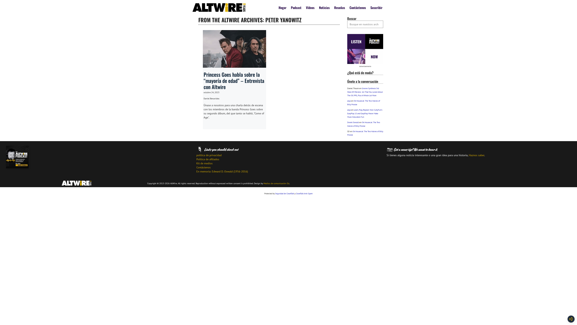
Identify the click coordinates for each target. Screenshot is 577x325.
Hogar (282, 7)
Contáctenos (358, 7)
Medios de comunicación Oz (276, 183)
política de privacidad (209, 155)
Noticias (324, 7)
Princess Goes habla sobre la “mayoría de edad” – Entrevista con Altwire (234, 81)
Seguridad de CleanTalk (284, 193)
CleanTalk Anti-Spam (304, 193)
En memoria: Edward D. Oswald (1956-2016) (222, 171)
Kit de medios (204, 163)
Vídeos (310, 7)
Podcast (296, 7)
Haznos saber (476, 155)
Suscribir (376, 7)
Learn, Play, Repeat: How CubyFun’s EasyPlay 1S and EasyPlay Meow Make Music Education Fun (364, 113)
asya (349, 101)
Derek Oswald (353, 122)
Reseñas (339, 7)
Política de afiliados (207, 159)
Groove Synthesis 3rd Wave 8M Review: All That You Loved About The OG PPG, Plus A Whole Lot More (365, 92)
